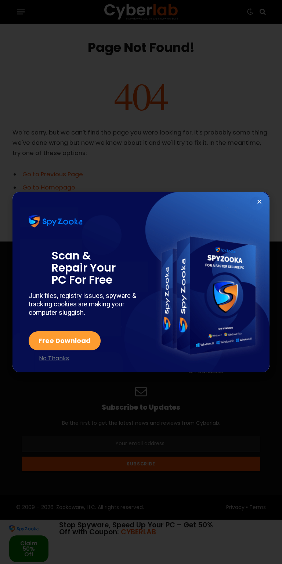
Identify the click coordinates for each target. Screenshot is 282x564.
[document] (141, 282)
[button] (259, 201)
